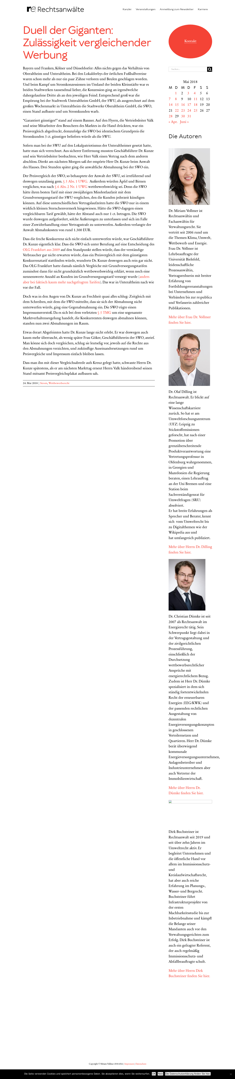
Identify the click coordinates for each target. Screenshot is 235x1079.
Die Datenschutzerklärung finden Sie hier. (187, 1073)
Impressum (129, 1064)
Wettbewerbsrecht (59, 383)
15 (177, 105)
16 (183, 105)
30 (183, 116)
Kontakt (190, 41)
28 (171, 116)
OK (154, 1073)
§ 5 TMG (104, 313)
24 (189, 111)
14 (171, 105)
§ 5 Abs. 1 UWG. (76, 182)
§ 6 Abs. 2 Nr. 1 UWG (71, 187)
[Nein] (230, 1074)
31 (189, 116)
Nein (160, 1073)
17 (189, 105)
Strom (43, 383)
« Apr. (173, 122)
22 (177, 111)
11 (195, 99)
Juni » (184, 122)
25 (195, 111)
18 (195, 105)
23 (183, 111)
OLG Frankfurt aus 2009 (41, 250)
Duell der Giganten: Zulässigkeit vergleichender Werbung (86, 43)
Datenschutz (141, 1064)
